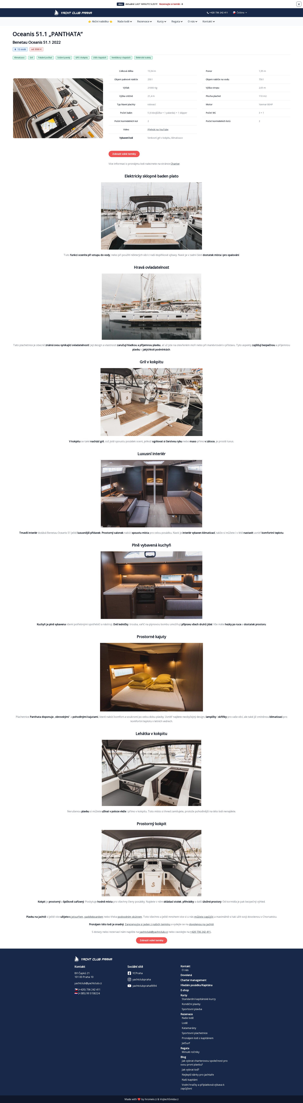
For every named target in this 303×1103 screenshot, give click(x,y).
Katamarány (189, 1028)
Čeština (240, 12)
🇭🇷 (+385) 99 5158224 (87, 993)
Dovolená (186, 975)
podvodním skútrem (130, 916)
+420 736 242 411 (218, 12)
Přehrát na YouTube (158, 129)
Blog (183, 1057)
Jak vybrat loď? (190, 1069)
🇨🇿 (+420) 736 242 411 (87, 989)
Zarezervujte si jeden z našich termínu (147, 924)
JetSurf (186, 1043)
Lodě (185, 1023)
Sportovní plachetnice (195, 1033)
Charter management (193, 980)
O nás (191, 21)
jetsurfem (77, 916)
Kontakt (207, 21)
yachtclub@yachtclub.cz (154, 932)
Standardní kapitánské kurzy (199, 999)
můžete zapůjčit (204, 916)
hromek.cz (151, 1099)
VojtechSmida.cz (169, 1099)
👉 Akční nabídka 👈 (100, 21)
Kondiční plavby (191, 1004)
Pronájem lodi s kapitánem (197, 1038)
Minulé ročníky (190, 1052)
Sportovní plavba (192, 1009)
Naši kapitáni (189, 1079)
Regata (175, 21)
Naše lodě (123, 21)
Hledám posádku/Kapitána (196, 985)
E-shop (185, 990)
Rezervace (143, 21)
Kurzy (160, 21)
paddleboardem (93, 916)
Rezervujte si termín (169, 4)
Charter (175, 163)
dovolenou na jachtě (201, 924)
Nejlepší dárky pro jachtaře (198, 1074)
